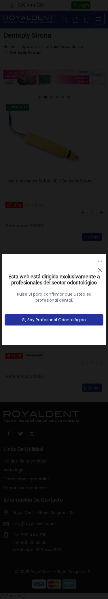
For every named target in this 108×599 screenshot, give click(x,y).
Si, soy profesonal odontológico (54, 320)
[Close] (100, 268)
